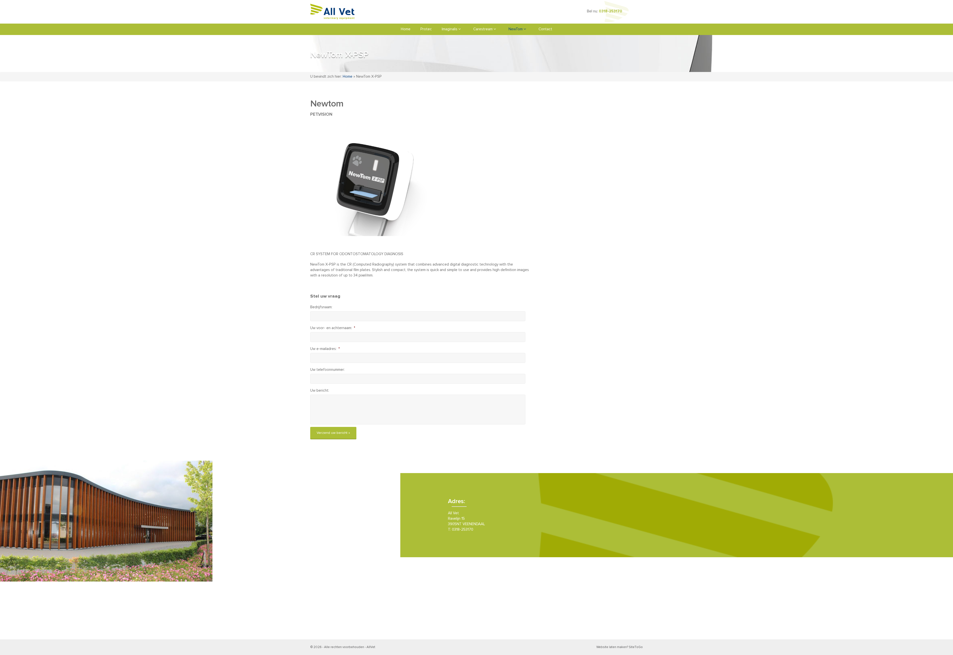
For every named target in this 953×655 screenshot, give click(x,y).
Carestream (483, 29)
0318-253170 (610, 11)
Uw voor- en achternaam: (332, 328)
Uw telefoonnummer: (327, 370)
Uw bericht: (319, 390)
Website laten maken (611, 647)
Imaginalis (450, 29)
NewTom (516, 29)
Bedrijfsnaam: (321, 307)
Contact (545, 29)
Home (405, 29)
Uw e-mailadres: (325, 349)
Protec (426, 29)
